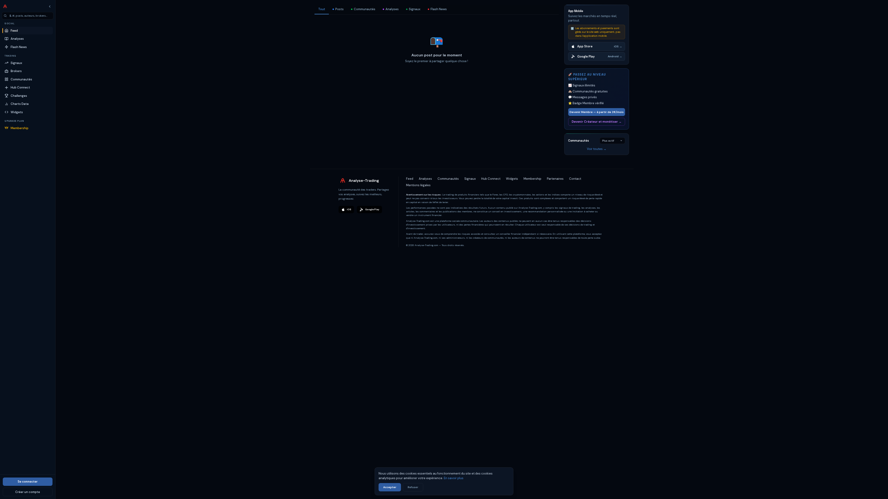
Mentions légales (418, 185)
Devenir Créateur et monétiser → (597, 122)
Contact (575, 179)
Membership (532, 179)
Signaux (414, 9)
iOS (349, 209)
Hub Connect (490, 179)
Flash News (439, 9)
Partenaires (555, 179)
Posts (339, 9)
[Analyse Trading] (5, 6)
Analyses (392, 9)
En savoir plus (453, 478)
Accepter (389, 487)
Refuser (413, 487)
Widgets (512, 179)
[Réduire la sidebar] (49, 6)
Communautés (364, 9)
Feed (409, 179)
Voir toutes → (596, 149)
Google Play (372, 209)
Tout (321, 9)
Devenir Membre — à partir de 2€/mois (597, 112)
